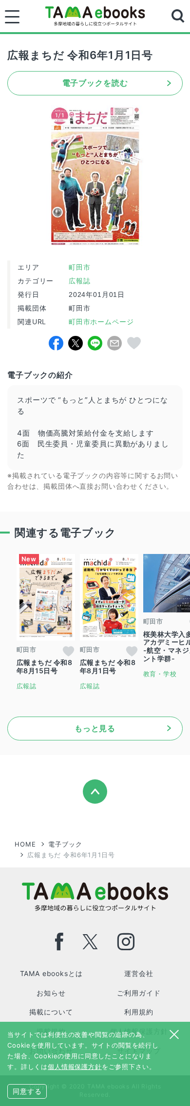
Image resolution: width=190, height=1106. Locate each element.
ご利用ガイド (138, 993)
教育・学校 (160, 674)
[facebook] (59, 941)
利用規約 (138, 1012)
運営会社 (138, 973)
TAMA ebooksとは (51, 973)
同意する (27, 1091)
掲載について (51, 1012)
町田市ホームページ (99, 322)
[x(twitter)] (90, 941)
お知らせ (51, 993)
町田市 (80, 267)
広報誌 (80, 281)
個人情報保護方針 (75, 1066)
